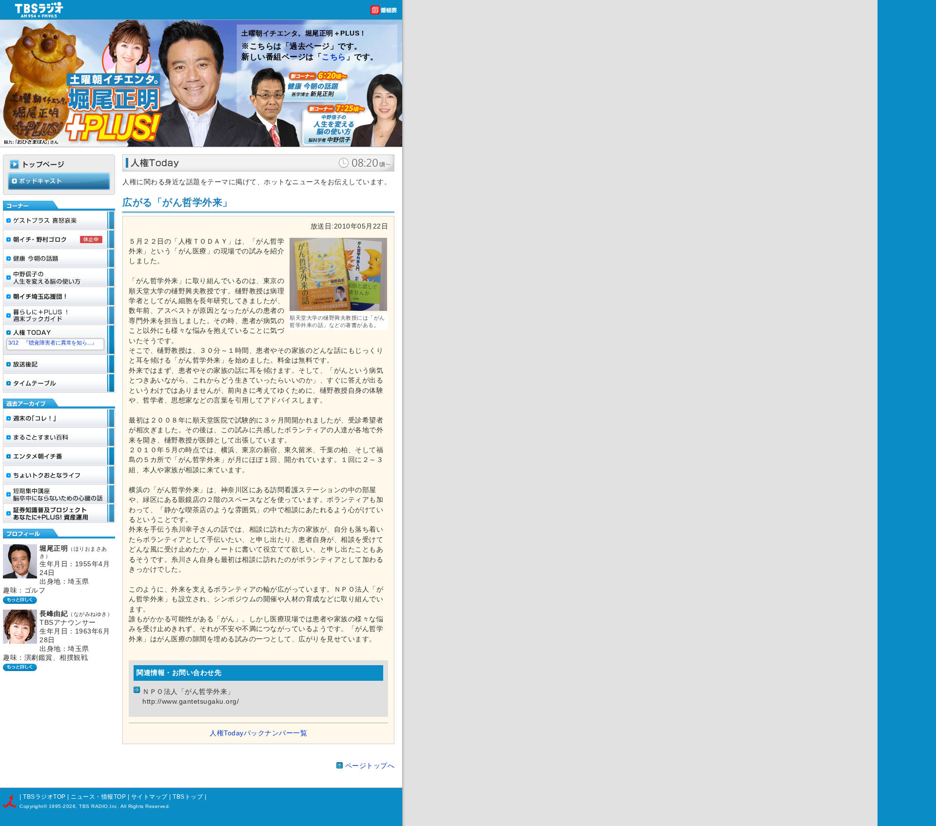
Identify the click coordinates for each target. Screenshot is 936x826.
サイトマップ (150, 796)
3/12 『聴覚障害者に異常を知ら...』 (52, 343)
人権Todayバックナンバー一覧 (258, 733)
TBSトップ (188, 796)
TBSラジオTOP (44, 796)
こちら (334, 57)
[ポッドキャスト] (59, 188)
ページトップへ (370, 765)
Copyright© (34, 806)
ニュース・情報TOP (98, 796)
